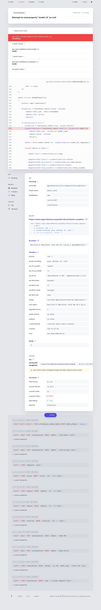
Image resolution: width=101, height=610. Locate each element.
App (9, 174)
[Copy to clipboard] (86, 185)
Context (11, 202)
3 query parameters (20, 570)
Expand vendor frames (20, 31)
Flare (65, 596)
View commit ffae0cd (87, 364)
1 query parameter (20, 439)
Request (11, 184)
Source (20, 596)
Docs (28, 596)
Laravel (36, 596)
